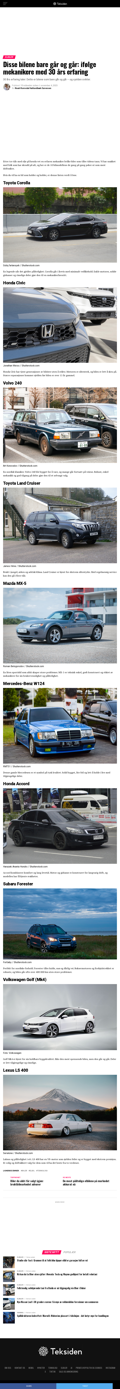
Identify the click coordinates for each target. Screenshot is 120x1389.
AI (71, 1367)
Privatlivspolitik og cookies (89, 1367)
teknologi (42, 1171)
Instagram (110, 1367)
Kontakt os (20, 1367)
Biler (24, 1171)
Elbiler (64, 1367)
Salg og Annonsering (68, 1371)
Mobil (31, 1367)
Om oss (8, 1367)
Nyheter (41, 1367)
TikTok (52, 1371)
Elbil (32, 1171)
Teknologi (52, 1367)
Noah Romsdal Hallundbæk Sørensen (33, 88)
